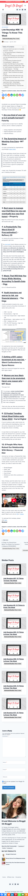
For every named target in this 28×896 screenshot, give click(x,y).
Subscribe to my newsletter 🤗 (14, 1)
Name (5, 762)
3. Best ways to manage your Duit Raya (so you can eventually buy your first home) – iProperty (13, 57)
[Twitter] (6, 95)
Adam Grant (12, 149)
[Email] (17, 95)
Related (6, 87)
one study (8, 244)
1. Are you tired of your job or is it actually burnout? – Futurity (13, 49)
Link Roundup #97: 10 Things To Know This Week (13, 579)
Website (5, 777)
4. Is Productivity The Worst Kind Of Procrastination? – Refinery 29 (12, 61)
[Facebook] (3, 95)
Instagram (9, 848)
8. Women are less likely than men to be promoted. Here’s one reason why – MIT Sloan (13, 77)
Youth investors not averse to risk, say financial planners (12, 295)
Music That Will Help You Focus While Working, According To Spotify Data (14, 278)
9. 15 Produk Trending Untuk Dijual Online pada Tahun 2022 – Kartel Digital (13, 81)
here (6, 520)
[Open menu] (3, 9)
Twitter (22, 514)
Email (5, 769)
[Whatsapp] (14, 95)
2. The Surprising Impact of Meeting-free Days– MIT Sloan (13, 53)
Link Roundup (5, 27)
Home (4, 877)
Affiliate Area (10, 877)
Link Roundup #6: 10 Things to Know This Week (14, 606)
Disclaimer (18, 877)
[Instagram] (20, 95)
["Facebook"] (17, 9)
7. (3, 357)
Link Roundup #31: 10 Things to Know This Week (13, 714)
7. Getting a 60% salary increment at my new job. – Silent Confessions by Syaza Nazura (13, 72)
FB (17, 514)
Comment (5, 736)
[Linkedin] (11, 95)
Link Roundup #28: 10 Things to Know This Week (13, 687)
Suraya (6, 41)
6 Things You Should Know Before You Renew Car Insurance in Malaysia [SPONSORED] (11, 543)
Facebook (21, 846)
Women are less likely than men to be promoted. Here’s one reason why (13, 378)
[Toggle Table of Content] (23, 47)
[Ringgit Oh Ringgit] (14, 6)
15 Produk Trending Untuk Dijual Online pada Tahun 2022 (13, 416)
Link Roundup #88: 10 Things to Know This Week (13, 660)
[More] (3, 98)
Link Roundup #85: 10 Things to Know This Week (13, 633)
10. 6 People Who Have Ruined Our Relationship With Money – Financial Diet (13, 84)
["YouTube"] (25, 9)
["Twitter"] (20, 9)
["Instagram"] (22, 9)
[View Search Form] (25, 5)
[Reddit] (8, 95)
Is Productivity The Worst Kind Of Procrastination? (11, 229)
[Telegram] (22, 95)
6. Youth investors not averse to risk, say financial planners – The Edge (13, 68)
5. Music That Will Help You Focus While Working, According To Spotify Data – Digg (13, 64)
